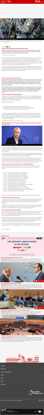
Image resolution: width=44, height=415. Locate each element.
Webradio (3, 365)
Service (2, 375)
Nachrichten (3, 368)
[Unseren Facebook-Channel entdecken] (41, 400)
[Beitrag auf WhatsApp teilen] (5, 46)
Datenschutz (8, 400)
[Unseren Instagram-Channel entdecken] (43, 400)
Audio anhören (40, 281)
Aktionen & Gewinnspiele (6, 372)
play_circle (39, 411)
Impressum (2, 400)
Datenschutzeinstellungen (17, 400)
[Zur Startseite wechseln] (3, 1)
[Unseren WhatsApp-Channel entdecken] (39, 400)
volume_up (35, 411)
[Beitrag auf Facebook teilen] (7, 46)
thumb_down (37, 411)
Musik (2, 381)
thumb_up (41, 411)
